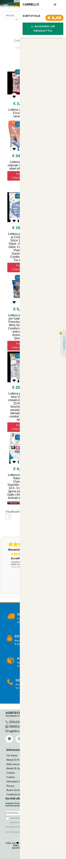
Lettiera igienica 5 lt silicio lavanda (18, 113)
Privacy (10, 786)
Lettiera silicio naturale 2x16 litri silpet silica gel (19, 165)
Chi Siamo (11, 755)
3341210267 (17, 722)
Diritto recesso (14, 764)
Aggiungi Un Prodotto (44, 28)
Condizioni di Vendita (17, 794)
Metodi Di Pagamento (17, 759)
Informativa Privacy (16, 781)
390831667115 (18, 726)
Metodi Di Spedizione (17, 768)
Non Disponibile (19, 175)
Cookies (10, 772)
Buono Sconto (13, 790)
